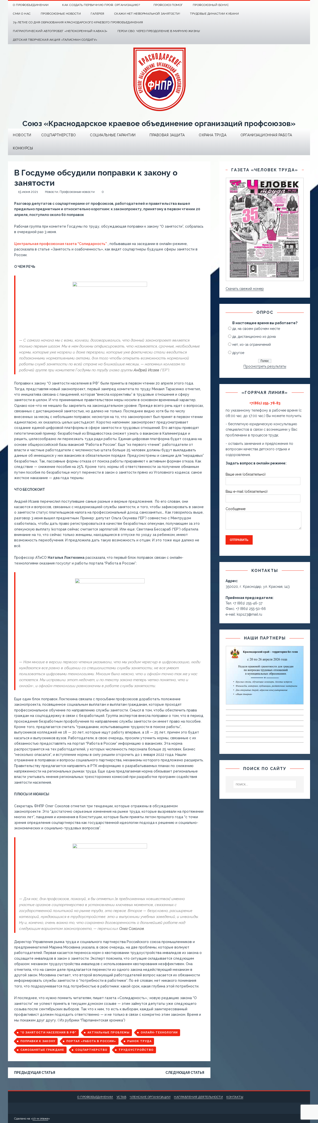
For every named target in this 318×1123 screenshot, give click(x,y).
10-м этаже (40, 1118)
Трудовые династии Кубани (214, 13)
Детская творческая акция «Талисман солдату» (55, 39)
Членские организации (150, 1097)
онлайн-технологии (159, 1032)
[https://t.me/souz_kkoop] (296, 5)
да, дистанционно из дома (254, 337)
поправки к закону (37, 1041)
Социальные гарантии (113, 135)
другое (238, 353)
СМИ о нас (22, 13)
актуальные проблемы (108, 1032)
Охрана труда (212, 135)
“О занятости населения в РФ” (48, 1032)
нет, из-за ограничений (251, 345)
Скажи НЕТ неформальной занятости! (147, 13)
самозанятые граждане (42, 1050)
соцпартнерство (91, 1050)
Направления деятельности (198, 1097)
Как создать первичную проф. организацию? (101, 5)
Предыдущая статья (34, 1073)
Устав (121, 1097)
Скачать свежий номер (245, 289)
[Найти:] (265, 784)
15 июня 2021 (28, 192)
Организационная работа (266, 135)
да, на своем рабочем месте (256, 329)
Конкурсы (23, 148)
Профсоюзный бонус (211, 5)
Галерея (97, 13)
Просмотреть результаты (264, 366)
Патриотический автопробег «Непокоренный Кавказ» (60, 31)
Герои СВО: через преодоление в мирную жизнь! (159, 31)
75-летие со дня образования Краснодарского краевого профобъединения (78, 22)
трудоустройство (136, 1050)
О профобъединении (95, 1097)
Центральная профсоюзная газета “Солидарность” (60, 244)
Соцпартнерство (58, 135)
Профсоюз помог (168, 5)
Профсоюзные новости (61, 13)
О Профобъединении (31, 5)
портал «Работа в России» (91, 1041)
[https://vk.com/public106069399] (305, 5)
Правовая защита (167, 135)
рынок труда (139, 1041)
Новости (22, 135)
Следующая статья (184, 1073)
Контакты (234, 1097)
